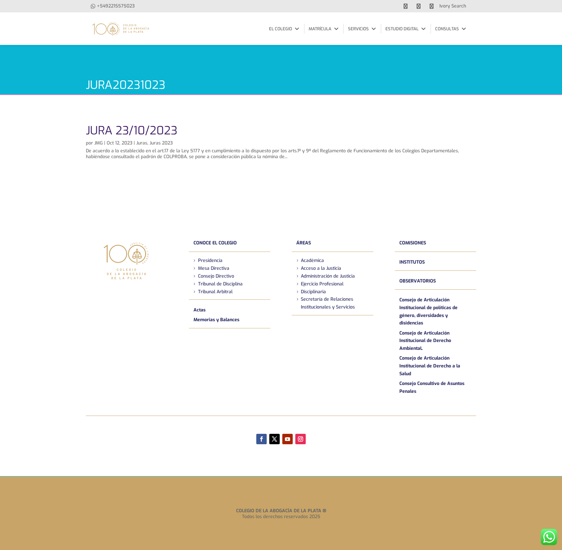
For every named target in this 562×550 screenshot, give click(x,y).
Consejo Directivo (216, 276)
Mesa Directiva (213, 268)
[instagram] (431, 6)
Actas (200, 310)
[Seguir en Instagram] (300, 439)
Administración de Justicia (328, 276)
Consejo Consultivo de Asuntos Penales (431, 387)
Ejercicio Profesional (322, 284)
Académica (312, 260)
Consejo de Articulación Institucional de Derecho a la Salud (429, 366)
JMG (98, 143)
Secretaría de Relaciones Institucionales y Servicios (328, 303)
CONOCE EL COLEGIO (215, 243)
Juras (141, 143)
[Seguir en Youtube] (287, 439)
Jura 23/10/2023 (131, 130)
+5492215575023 (116, 6)
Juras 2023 (161, 143)
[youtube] (418, 6)
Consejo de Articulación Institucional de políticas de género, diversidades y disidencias (428, 311)
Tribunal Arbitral (215, 292)
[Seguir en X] (274, 439)
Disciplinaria (313, 292)
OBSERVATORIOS (417, 281)
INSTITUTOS (412, 262)
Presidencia (210, 260)
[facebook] (405, 6)
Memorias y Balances (216, 320)
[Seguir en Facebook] (261, 439)
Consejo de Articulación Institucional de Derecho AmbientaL (425, 341)
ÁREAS (303, 243)
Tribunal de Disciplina (220, 284)
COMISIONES (412, 243)
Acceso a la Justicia (321, 268)
